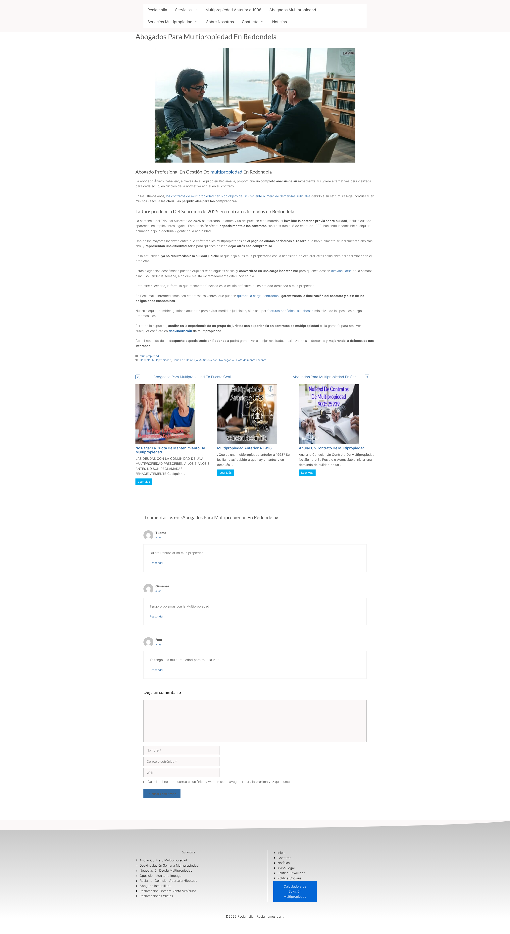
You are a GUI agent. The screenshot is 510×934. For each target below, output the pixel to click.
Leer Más (144, 481)
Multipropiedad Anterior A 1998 (244, 448)
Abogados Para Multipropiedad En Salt (324, 377)
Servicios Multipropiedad (169, 22)
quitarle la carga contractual (258, 296)
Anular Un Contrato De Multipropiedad (332, 448)
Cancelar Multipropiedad (155, 360)
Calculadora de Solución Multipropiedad (295, 891)
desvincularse (341, 271)
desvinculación (180, 331)
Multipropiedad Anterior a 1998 (233, 10)
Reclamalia (157, 10)
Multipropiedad (149, 356)
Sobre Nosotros (220, 22)
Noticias (279, 22)
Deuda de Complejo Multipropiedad (195, 360)
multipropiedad (226, 172)
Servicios (183, 10)
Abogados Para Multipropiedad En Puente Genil (192, 377)
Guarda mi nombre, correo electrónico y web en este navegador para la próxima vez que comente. (221, 782)
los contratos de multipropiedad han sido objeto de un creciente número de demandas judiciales (238, 196)
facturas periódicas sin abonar (289, 311)
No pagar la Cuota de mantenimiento (242, 360)
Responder (156, 562)
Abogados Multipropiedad (292, 10)
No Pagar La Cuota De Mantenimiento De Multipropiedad (170, 450)
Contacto (250, 22)
